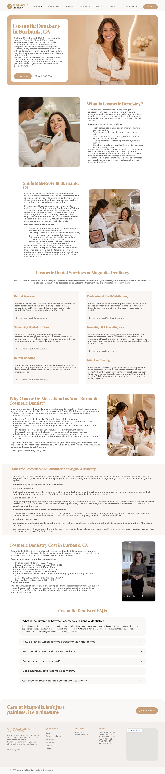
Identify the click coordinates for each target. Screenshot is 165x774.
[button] (38, 6)
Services (49, 733)
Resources (50, 739)
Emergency (51, 742)
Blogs (48, 749)
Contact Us (51, 746)
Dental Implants (53, 736)
